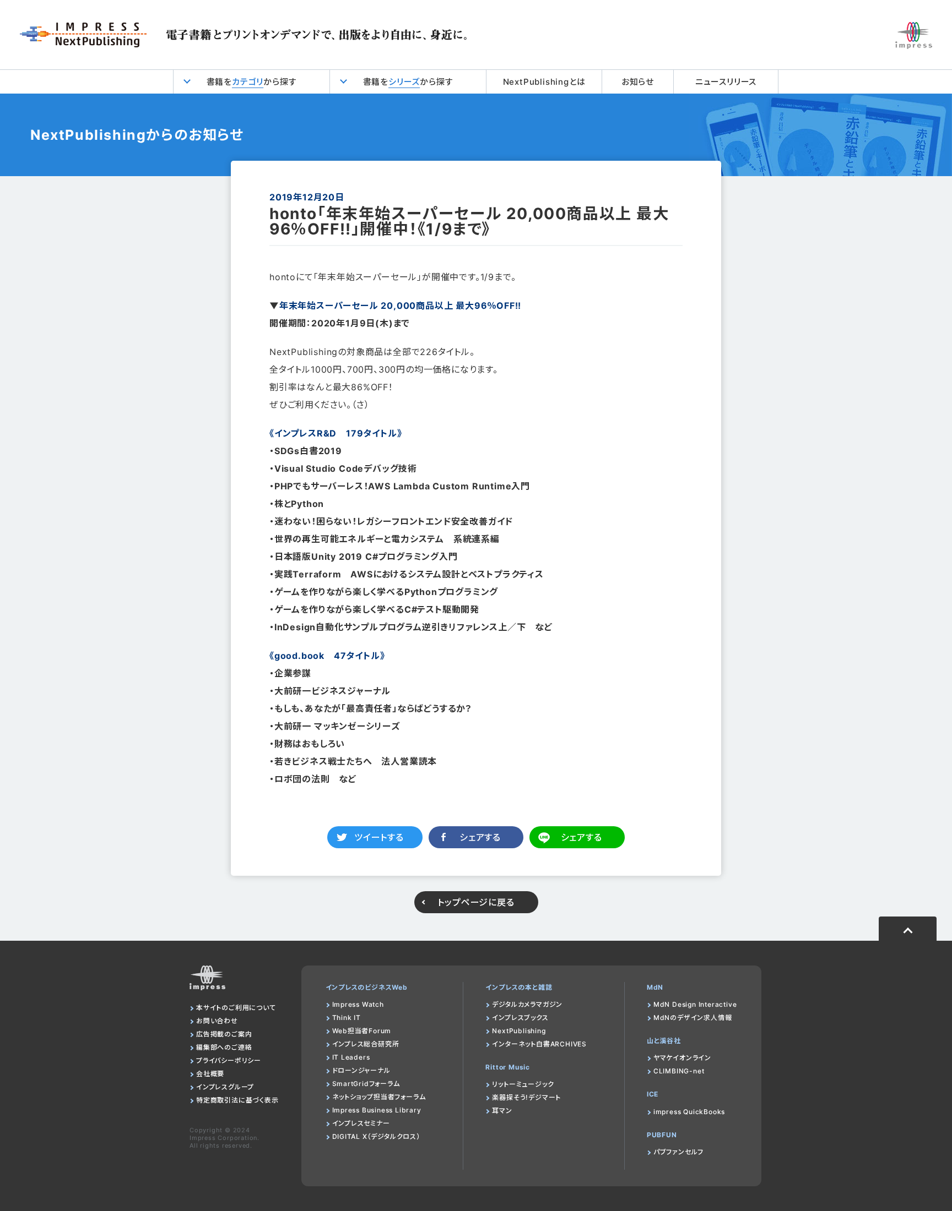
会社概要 (210, 1074)
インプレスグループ (225, 1087)
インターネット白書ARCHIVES (539, 1044)
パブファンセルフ (678, 1152)
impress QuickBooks (689, 1112)
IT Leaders (351, 1057)
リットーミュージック (523, 1084)
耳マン (502, 1110)
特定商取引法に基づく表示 (237, 1100)
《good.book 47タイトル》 (327, 655)
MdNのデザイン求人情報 (692, 1017)
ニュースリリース (725, 82)
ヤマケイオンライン (682, 1058)
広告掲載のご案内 (224, 1034)
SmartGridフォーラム (366, 1083)
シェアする (480, 837)
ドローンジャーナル (361, 1070)
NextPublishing (518, 1031)
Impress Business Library (376, 1110)
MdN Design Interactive (695, 1004)
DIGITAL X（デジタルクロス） (376, 1136)
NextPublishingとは (544, 82)
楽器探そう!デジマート (526, 1097)
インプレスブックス (520, 1017)
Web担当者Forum (362, 1031)
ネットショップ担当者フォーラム (379, 1097)
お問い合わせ (217, 1021)
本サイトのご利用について (236, 1007)
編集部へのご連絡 (224, 1047)
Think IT (346, 1017)
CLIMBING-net (679, 1071)
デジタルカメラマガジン (527, 1004)
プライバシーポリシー (228, 1060)
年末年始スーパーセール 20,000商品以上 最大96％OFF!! (400, 305)
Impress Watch (358, 1004)
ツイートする (379, 837)
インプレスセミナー (361, 1123)
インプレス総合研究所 (365, 1044)
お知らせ (637, 82)
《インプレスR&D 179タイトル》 (335, 433)
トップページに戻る (475, 902)
